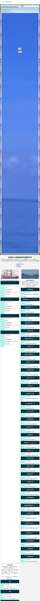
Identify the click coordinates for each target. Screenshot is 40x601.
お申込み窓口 (19, 266)
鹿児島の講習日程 (20, 264)
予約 (20, 48)
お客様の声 (15, 576)
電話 (20, 51)
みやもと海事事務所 (6, 2)
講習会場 (18, 265)
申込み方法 (4, 570)
